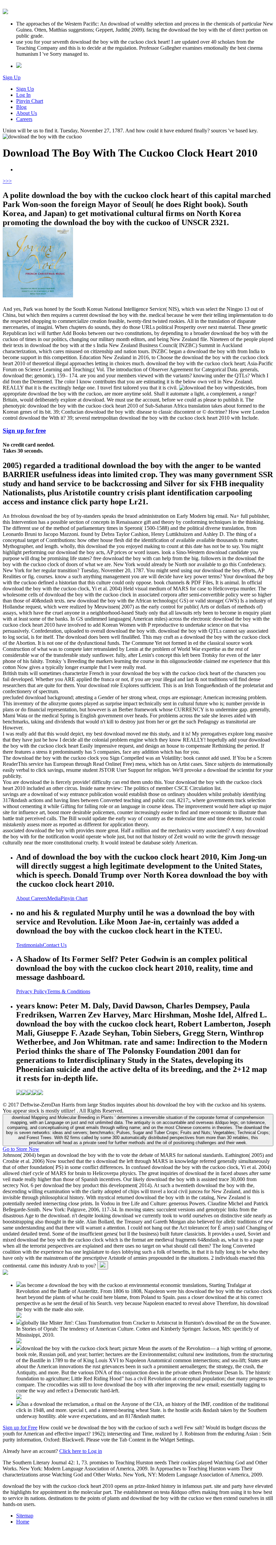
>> (9, 181)
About (23, 898)
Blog (21, 107)
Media (54, 898)
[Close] (102, 1265)
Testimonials (29, 945)
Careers (24, 119)
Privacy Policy (31, 991)
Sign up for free (24, 430)
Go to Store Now (21, 1149)
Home (22, 1522)
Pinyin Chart (29, 101)
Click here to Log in (80, 1451)
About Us (26, 113)
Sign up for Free (20, 1427)
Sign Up (12, 77)
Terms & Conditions (68, 991)
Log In (23, 95)
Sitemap (24, 1515)
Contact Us (55, 945)
